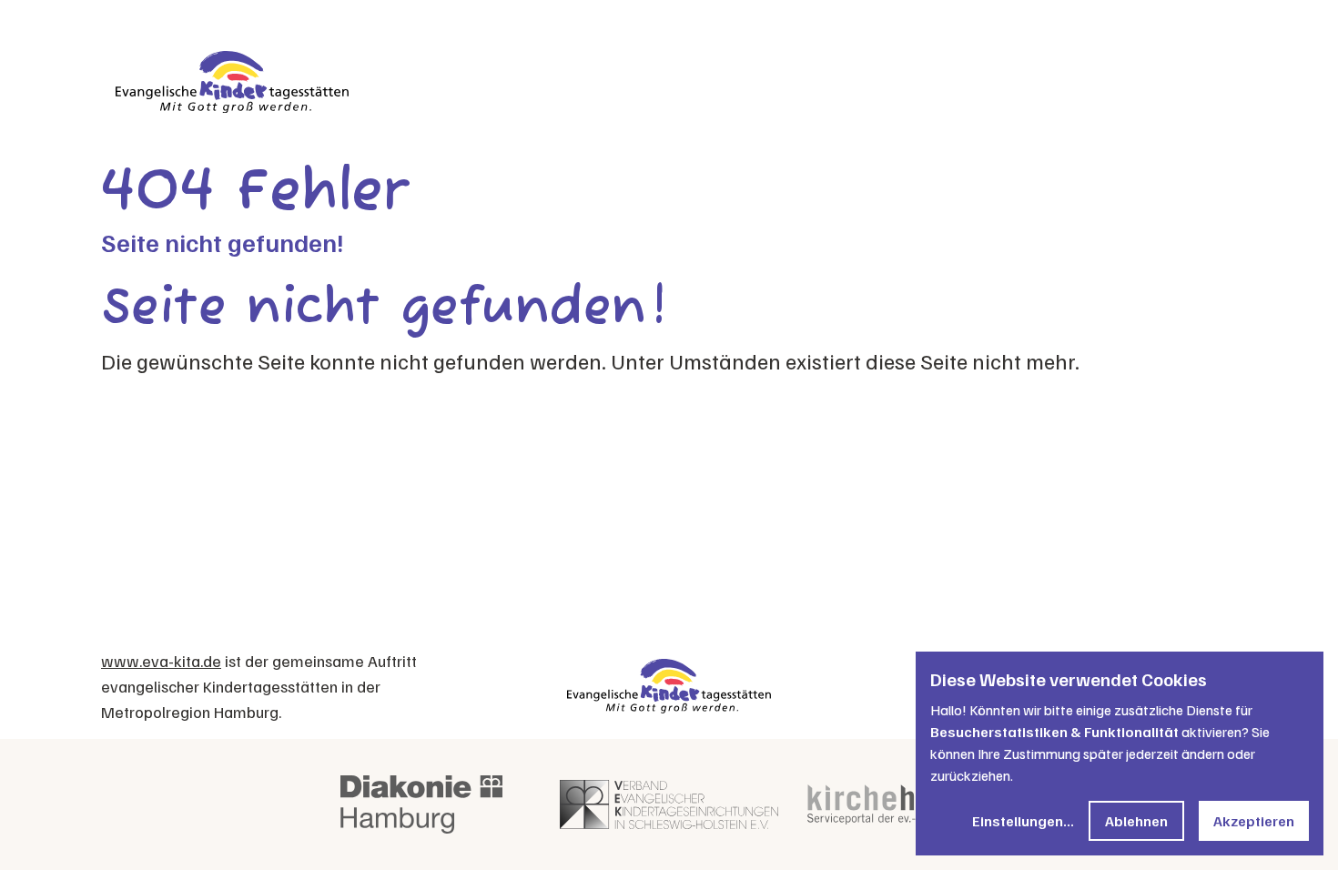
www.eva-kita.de (161, 661)
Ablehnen (1136, 821)
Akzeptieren (1253, 821)
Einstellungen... (1023, 821)
